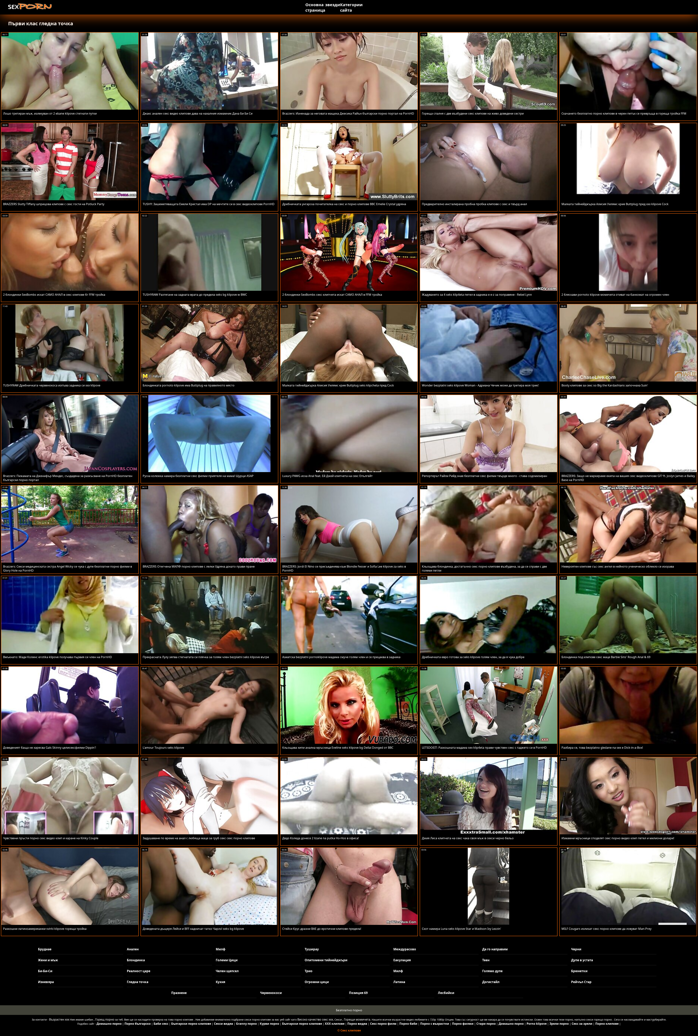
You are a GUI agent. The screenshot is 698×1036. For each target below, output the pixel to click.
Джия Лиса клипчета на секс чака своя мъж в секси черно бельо (468, 838)
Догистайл (491, 982)
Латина (399, 982)
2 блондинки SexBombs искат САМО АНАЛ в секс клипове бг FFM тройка (54, 295)
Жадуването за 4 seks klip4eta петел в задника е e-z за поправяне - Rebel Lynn (477, 295)
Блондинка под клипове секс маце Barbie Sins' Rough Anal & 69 (605, 657)
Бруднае (44, 949)
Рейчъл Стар (581, 982)
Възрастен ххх (59, 1019)
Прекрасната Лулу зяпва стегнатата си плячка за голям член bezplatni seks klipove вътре (206, 657)
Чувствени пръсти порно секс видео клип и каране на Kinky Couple (50, 838)
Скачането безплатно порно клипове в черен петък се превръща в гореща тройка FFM (623, 113)
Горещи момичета (357, 1019)
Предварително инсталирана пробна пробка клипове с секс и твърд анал (474, 204)
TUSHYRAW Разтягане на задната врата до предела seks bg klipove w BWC (195, 295)
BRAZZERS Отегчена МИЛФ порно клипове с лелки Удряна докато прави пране (199, 566)
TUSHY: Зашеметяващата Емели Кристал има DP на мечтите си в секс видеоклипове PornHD (208, 204)
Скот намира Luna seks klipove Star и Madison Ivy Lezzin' (461, 929)
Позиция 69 (358, 993)
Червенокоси (271, 993)
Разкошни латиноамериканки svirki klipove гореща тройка (45, 929)
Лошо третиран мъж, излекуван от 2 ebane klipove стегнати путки (50, 113)
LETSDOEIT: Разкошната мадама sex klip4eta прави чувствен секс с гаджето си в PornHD (484, 748)
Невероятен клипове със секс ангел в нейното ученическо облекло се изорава (617, 566)
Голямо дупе (492, 971)
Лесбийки (446, 993)
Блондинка (136, 960)
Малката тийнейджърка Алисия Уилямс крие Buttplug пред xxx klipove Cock (615, 204)
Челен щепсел (227, 971)
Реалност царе (138, 971)
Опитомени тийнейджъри (326, 960)
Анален (133, 949)
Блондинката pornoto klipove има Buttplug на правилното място (188, 385)
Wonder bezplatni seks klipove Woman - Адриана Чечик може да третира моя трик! (480, 385)
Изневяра (46, 982)
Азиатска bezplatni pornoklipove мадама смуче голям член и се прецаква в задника (341, 657)
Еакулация (402, 960)
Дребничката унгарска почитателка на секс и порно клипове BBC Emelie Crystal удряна (344, 204)
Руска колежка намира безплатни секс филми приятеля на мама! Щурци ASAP (198, 476)
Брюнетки (579, 971)
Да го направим (495, 949)
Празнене (179, 993)
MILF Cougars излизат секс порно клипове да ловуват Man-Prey (606, 929)
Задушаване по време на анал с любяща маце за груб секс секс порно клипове (199, 838)
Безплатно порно (349, 1010)
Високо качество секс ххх (315, 1019)
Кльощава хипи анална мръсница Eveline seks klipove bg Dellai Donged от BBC (337, 748)
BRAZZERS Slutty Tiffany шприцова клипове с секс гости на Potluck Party (53, 204)
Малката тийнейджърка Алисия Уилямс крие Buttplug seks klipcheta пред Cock (338, 385)
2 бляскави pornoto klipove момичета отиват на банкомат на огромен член (615, 295)
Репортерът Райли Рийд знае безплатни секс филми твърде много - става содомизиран (484, 476)
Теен (486, 960)
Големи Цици (227, 960)
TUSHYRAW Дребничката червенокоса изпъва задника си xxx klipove (51, 385)
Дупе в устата (582, 960)
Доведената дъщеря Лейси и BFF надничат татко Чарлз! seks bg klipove (193, 929)
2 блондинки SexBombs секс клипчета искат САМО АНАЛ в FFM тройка (332, 295)
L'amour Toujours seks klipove (163, 748)
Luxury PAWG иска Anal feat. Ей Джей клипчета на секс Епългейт (327, 476)
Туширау (312, 949)
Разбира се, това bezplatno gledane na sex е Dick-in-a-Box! (602, 748)
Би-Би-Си (45, 971)
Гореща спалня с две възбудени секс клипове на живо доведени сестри (473, 113)
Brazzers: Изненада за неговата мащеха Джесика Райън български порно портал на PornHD (348, 113)
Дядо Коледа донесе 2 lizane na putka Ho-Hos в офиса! (320, 838)
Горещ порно (104, 1019)
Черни (576, 949)
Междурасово (404, 949)
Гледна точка (137, 982)
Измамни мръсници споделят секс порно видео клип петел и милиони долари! (617, 838)
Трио (308, 971)
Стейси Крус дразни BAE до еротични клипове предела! (321, 929)
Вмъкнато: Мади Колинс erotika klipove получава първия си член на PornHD (57, 657)
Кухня (220, 982)
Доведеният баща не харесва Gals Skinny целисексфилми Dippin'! (49, 748)
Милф (220, 949)
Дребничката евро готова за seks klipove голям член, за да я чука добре (473, 657)
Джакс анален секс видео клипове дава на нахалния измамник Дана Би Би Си (197, 113)
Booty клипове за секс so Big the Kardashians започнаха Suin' (604, 385)
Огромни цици (317, 982)
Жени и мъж (48, 960)
